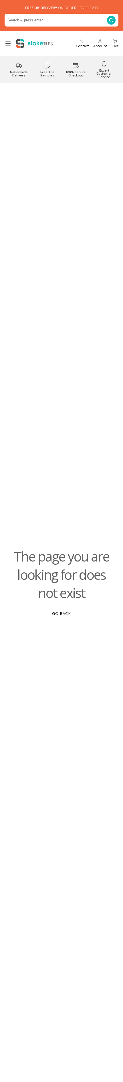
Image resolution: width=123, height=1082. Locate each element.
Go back (61, 613)
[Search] (111, 20)
